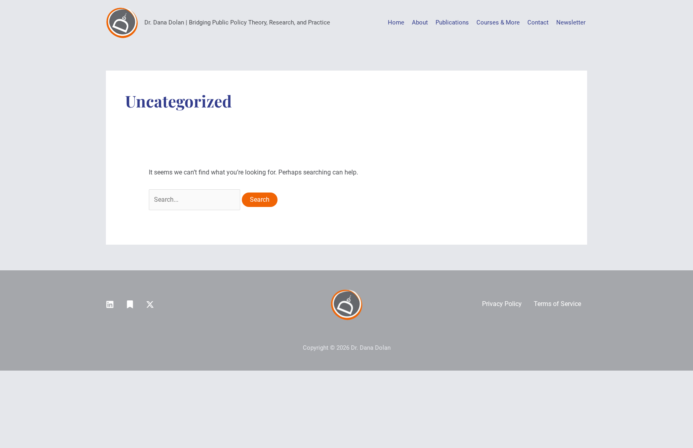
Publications (452, 22)
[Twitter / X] (150, 304)
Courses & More (498, 22)
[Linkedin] (110, 304)
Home (396, 22)
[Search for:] (195, 199)
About (420, 22)
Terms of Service (557, 304)
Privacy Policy (502, 304)
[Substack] (130, 304)
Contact (538, 22)
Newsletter (571, 22)
